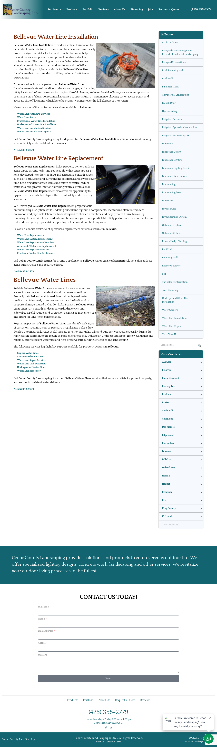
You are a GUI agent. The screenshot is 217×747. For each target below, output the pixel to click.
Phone (41, 618)
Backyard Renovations (174, 62)
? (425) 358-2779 (24, 150)
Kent (164, 500)
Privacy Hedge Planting (174, 241)
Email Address (45, 631)
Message (42, 655)
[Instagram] (111, 727)
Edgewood (168, 435)
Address (42, 643)
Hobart (166, 484)
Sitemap (100, 742)
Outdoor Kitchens (171, 233)
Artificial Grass (170, 42)
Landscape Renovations (174, 176)
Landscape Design (171, 152)
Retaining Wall (170, 257)
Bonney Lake (169, 386)
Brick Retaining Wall (173, 70)
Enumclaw (168, 443)
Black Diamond (170, 378)
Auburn (166, 362)
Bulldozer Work (170, 86)
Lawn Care (167, 200)
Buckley (166, 394)
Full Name (43, 606)
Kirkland (167, 516)
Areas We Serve (113, 742)
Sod (164, 274)
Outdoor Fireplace (171, 225)
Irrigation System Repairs (175, 135)
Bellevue (166, 370)
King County (169, 508)
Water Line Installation (174, 318)
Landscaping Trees (172, 192)
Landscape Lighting (172, 160)
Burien (166, 402)
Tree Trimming (170, 290)
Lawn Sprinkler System (174, 217)
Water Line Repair (171, 326)
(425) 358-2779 (201, 9)
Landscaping (168, 184)
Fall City (166, 459)
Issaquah (167, 492)
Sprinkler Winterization (175, 282)
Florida (166, 475)
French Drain (169, 103)
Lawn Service (169, 208)
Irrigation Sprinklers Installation (179, 127)
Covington (167, 418)
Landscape (167, 143)
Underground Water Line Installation (175, 300)
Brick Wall (167, 78)
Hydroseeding (169, 111)
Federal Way (168, 467)
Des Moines (168, 427)
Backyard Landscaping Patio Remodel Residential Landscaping (180, 52)
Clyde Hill (167, 410)
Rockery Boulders (171, 265)
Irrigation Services (172, 119)
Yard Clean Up (169, 334)
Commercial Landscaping (175, 95)
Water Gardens (170, 310)
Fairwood (167, 451)
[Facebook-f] (106, 727)
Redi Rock (167, 249)
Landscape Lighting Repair (176, 168)
